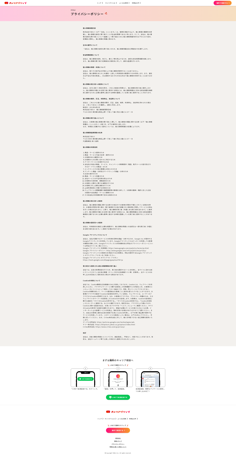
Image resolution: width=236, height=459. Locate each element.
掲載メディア (118, 441)
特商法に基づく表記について (118, 447)
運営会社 (118, 438)
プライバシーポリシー (118, 444)
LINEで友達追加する (119, 397)
